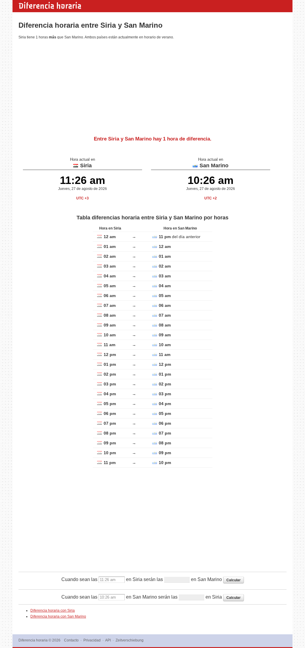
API (108, 640)
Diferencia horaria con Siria (52, 610)
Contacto (71, 640)
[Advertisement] (152, 85)
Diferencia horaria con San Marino (58, 616)
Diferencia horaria (49, 6)
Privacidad (92, 640)
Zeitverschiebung (130, 640)
